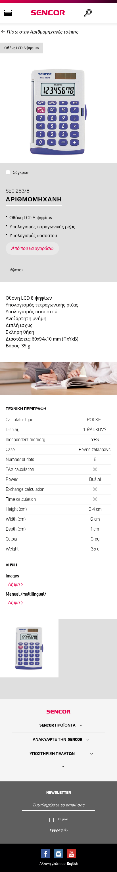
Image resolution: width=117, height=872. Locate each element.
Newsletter (58, 793)
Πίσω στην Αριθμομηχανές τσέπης (42, 32)
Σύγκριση (21, 173)
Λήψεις (15, 270)
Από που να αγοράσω (32, 248)
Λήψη (14, 584)
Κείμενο (63, 819)
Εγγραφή (57, 830)
